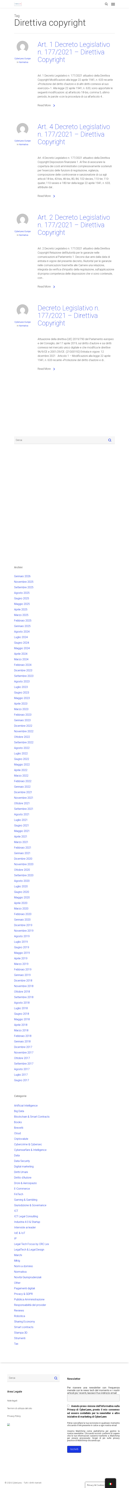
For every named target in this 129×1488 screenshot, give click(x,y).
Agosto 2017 (22, 1069)
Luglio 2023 (21, 687)
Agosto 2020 (22, 880)
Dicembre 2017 (23, 1047)
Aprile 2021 (20, 836)
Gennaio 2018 (22, 1041)
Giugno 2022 (21, 759)
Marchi (18, 1255)
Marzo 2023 (21, 709)
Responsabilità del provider (30, 1305)
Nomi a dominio (23, 1266)
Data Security (22, 1161)
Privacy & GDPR (23, 1293)
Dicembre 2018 (23, 980)
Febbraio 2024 (22, 664)
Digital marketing (24, 1166)
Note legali (12, 1400)
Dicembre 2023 (23, 670)
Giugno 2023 (21, 692)
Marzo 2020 (21, 908)
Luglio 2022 (21, 753)
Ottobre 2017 (22, 1058)
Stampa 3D (20, 1332)
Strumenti (19, 1338)
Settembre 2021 (23, 808)
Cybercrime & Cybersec (28, 1144)
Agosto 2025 (22, 592)
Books (18, 1122)
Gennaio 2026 (22, 576)
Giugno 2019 (21, 947)
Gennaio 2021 (22, 853)
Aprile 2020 (20, 903)
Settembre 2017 (23, 1063)
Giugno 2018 (21, 1013)
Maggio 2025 (22, 604)
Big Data (19, 1111)
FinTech (18, 1194)
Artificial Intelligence (26, 1105)
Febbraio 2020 (22, 914)
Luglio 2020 (21, 886)
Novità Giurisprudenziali (27, 1277)
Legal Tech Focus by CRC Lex (31, 1244)
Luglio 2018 (21, 1008)
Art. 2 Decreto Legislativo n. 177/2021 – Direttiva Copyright (74, 224)
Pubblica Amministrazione (29, 1299)
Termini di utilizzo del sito (19, 1408)
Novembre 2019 (23, 930)
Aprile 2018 (20, 1024)
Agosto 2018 (22, 1002)
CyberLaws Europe (22, 58)
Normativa (23, 62)
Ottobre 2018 (22, 991)
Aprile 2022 (20, 770)
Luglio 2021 (21, 820)
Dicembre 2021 (23, 792)
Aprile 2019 (20, 958)
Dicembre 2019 (23, 925)
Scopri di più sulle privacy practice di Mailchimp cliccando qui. (93, 1439)
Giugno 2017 (21, 1080)
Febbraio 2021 (22, 847)
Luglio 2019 (21, 941)
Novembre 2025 (23, 581)
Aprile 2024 (20, 653)
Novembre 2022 (23, 731)
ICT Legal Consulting (26, 1216)
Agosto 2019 (22, 936)
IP (15, 1238)
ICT (16, 1210)
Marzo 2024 (21, 659)
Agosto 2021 (22, 814)
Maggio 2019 (22, 952)
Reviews (19, 1310)
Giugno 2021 (21, 825)
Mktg (17, 1260)
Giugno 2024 (21, 642)
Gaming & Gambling (25, 1199)
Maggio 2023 (22, 698)
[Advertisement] (24, 407)
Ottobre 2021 (22, 803)
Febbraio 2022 (22, 781)
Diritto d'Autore (22, 1177)
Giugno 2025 (21, 598)
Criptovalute (21, 1138)
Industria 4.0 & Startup (27, 1221)
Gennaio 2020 (22, 919)
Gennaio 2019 (22, 975)
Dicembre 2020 (23, 858)
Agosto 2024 (22, 631)
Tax (16, 1343)
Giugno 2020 (21, 892)
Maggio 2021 (22, 831)
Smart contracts (23, 1327)
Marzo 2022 (21, 775)
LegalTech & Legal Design (29, 1249)
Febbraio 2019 (22, 969)
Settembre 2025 (23, 587)
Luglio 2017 (21, 1074)
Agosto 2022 (22, 748)
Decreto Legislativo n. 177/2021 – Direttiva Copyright (69, 315)
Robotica (19, 1316)
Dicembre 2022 (23, 725)
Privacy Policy (14, 1416)
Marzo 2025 (21, 615)
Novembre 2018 (23, 986)
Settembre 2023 (23, 676)
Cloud (17, 1133)
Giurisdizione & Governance (30, 1205)
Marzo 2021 (21, 842)
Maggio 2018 (22, 1019)
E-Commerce (22, 1188)
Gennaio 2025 (22, 626)
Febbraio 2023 (22, 714)
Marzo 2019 (21, 964)
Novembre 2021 (23, 797)
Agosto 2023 (22, 681)
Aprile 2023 (20, 703)
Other (17, 1282)
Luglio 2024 (21, 637)
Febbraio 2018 (22, 1036)
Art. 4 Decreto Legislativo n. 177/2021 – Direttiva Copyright (74, 134)
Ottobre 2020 (22, 869)
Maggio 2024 (22, 648)
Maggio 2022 (22, 764)
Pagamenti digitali (24, 1288)
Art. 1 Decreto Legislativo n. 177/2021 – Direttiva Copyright (74, 52)
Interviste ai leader (25, 1227)
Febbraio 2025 (22, 620)
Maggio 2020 (22, 897)
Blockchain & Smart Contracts (32, 1116)
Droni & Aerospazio (25, 1183)
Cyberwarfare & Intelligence (30, 1149)
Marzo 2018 (21, 1030)
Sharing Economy (24, 1321)
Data (17, 1155)
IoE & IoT (19, 1233)
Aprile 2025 (20, 609)
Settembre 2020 (23, 875)
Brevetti (18, 1127)
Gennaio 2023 (22, 720)
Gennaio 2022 (22, 786)
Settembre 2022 (23, 742)
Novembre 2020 (23, 864)
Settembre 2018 (23, 997)
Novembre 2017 (23, 1052)
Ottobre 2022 (22, 736)
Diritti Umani (21, 1172)
